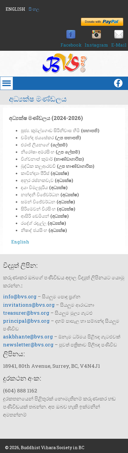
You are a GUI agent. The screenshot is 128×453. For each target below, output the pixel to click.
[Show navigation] (13, 83)
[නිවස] (64, 72)
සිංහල (34, 9)
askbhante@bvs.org (28, 336)
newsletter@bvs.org (28, 344)
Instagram (96, 45)
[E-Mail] (119, 38)
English (15, 9)
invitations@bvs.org (29, 304)
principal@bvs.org (26, 320)
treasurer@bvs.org (26, 312)
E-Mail (119, 45)
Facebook (71, 45)
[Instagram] (96, 38)
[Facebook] (71, 38)
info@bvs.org (20, 296)
